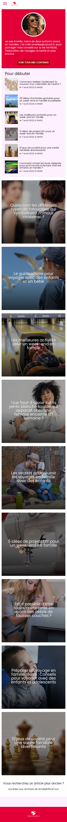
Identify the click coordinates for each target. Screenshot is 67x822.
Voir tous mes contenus (33, 62)
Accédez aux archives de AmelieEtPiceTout (33, 789)
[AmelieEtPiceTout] (33, 816)
